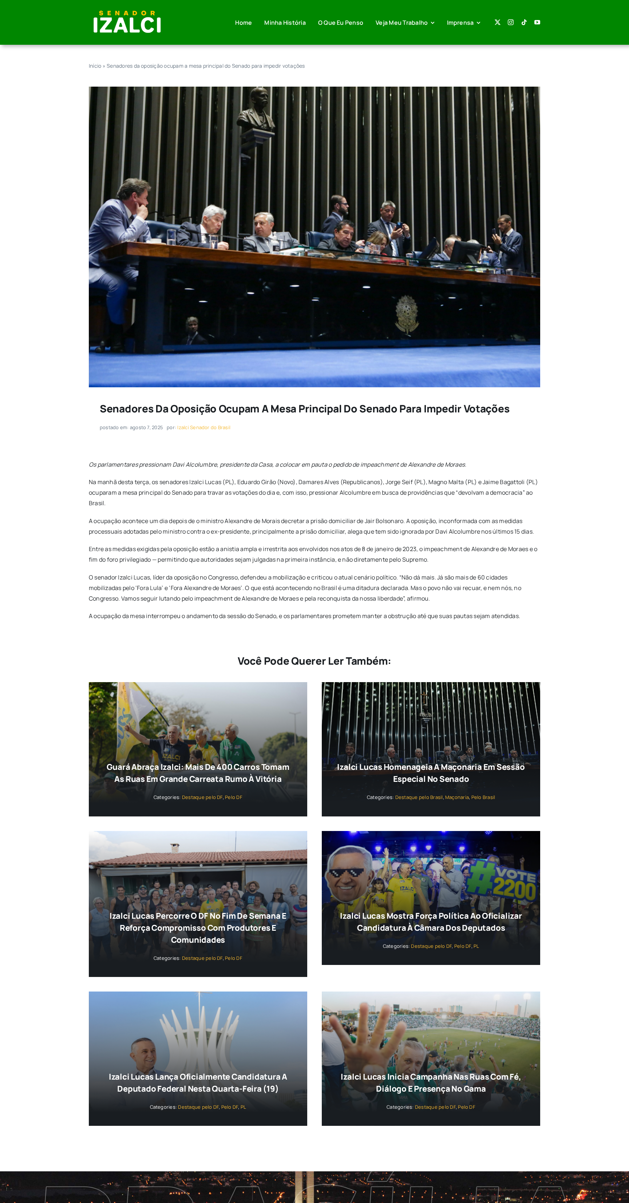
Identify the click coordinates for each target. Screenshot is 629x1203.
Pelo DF (233, 797)
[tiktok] (524, 22)
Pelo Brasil (483, 797)
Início (95, 65)
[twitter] (498, 22)
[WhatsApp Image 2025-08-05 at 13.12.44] (314, 90)
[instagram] (511, 22)
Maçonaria (457, 797)
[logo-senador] (127, 10)
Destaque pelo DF (202, 797)
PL (476, 946)
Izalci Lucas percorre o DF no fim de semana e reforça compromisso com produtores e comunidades (198, 927)
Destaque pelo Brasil (419, 797)
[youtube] (537, 22)
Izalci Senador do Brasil (203, 427)
